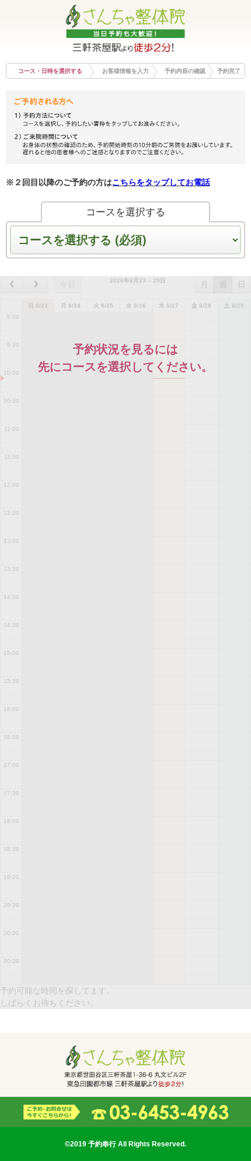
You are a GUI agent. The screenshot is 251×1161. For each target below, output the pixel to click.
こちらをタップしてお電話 (161, 182)
